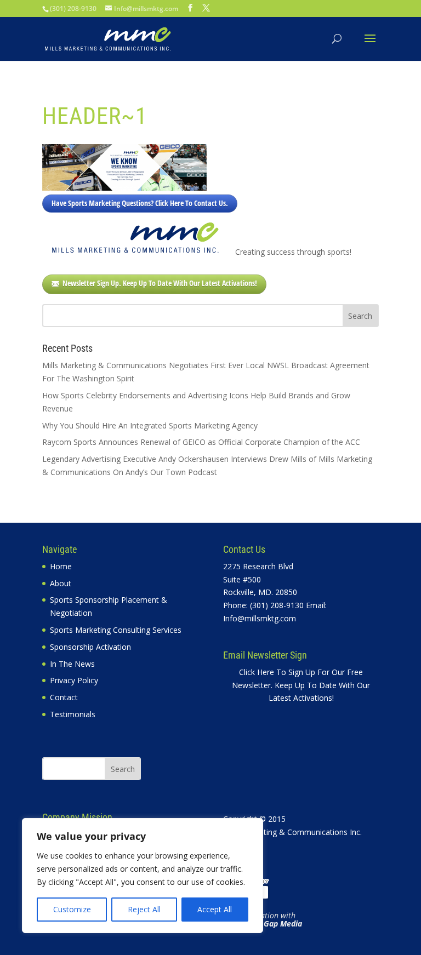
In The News (72, 664)
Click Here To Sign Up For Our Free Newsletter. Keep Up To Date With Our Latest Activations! (301, 685)
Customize (72, 909)
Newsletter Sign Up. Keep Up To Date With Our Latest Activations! (159, 283)
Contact (64, 697)
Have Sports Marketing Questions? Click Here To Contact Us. (140, 203)
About (60, 583)
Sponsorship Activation (90, 647)
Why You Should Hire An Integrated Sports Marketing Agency (150, 425)
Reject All (144, 909)
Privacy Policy (74, 680)
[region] (142, 875)
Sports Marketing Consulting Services (115, 630)
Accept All (214, 909)
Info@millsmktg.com (259, 618)
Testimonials (72, 714)
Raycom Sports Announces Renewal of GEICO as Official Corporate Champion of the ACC (201, 442)
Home (61, 566)
